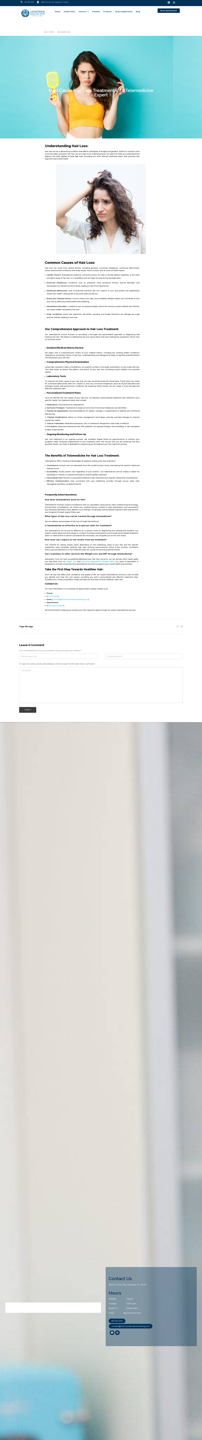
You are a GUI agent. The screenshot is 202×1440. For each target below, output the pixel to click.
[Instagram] (174, 2)
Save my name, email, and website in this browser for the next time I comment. (58, 664)
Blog (138, 11)
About (57, 11)
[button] (83, 11)
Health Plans (69, 11)
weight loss (71, 561)
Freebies (96, 11)
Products (107, 11)
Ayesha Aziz (65, 32)
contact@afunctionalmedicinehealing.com (70, 599)
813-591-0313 (52, 596)
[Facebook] (168, 2)
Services (82, 11)
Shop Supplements (123, 11)
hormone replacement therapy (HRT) (97, 561)
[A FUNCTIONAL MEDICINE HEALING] (33, 13)
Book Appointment (55, 606)
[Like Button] (177, 626)
